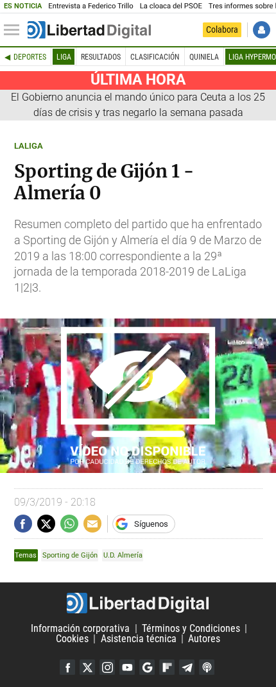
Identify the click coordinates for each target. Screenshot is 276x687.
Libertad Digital (138, 603)
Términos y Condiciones (191, 628)
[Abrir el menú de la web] (15, 30)
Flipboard (167, 667)
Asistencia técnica (139, 639)
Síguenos (151, 524)
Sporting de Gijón (70, 555)
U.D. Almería (122, 555)
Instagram (107, 667)
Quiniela (204, 57)
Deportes (29, 57)
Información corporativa (80, 628)
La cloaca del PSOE (171, 6)
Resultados (101, 57)
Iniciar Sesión (261, 29)
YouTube (127, 667)
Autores (204, 639)
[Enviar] (69, 524)
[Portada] (89, 30)
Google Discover (147, 667)
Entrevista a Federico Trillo (90, 6)
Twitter (87, 667)
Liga (63, 57)
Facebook (67, 667)
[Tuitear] (46, 524)
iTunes (206, 667)
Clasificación (154, 57)
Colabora (222, 29)
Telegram (186, 667)
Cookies (72, 639)
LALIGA (28, 146)
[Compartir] (23, 524)
